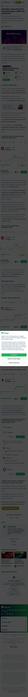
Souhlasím (14, 355)
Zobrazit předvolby (14, 362)
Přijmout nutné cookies (14, 359)
